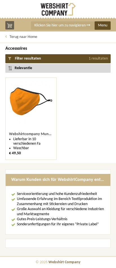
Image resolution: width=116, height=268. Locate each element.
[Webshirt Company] (58, 9)
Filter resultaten (61, 58)
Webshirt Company (64, 262)
